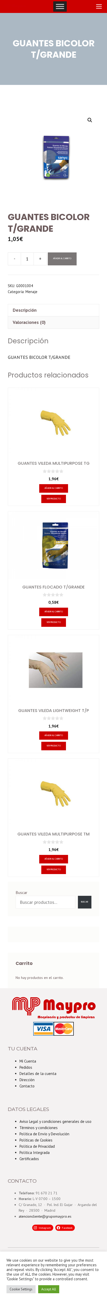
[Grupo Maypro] (15, 6)
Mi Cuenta (27, 1061)
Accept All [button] (48, 1289)
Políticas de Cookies (35, 1140)
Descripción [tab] (25, 310)
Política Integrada (34, 1152)
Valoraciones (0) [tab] (29, 322)
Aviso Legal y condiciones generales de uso (55, 1121)
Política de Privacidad (37, 1146)
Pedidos (25, 1067)
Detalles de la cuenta (37, 1073)
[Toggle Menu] (60, 6)
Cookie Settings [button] (21, 1289)
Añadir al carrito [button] (53, 488)
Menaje (31, 291)
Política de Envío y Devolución (44, 1133)
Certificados (29, 1158)
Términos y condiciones (38, 1127)
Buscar (21, 892)
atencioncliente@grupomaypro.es (45, 1216)
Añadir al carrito (62, 258)
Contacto (27, 1086)
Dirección (27, 1079)
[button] (90, 120)
